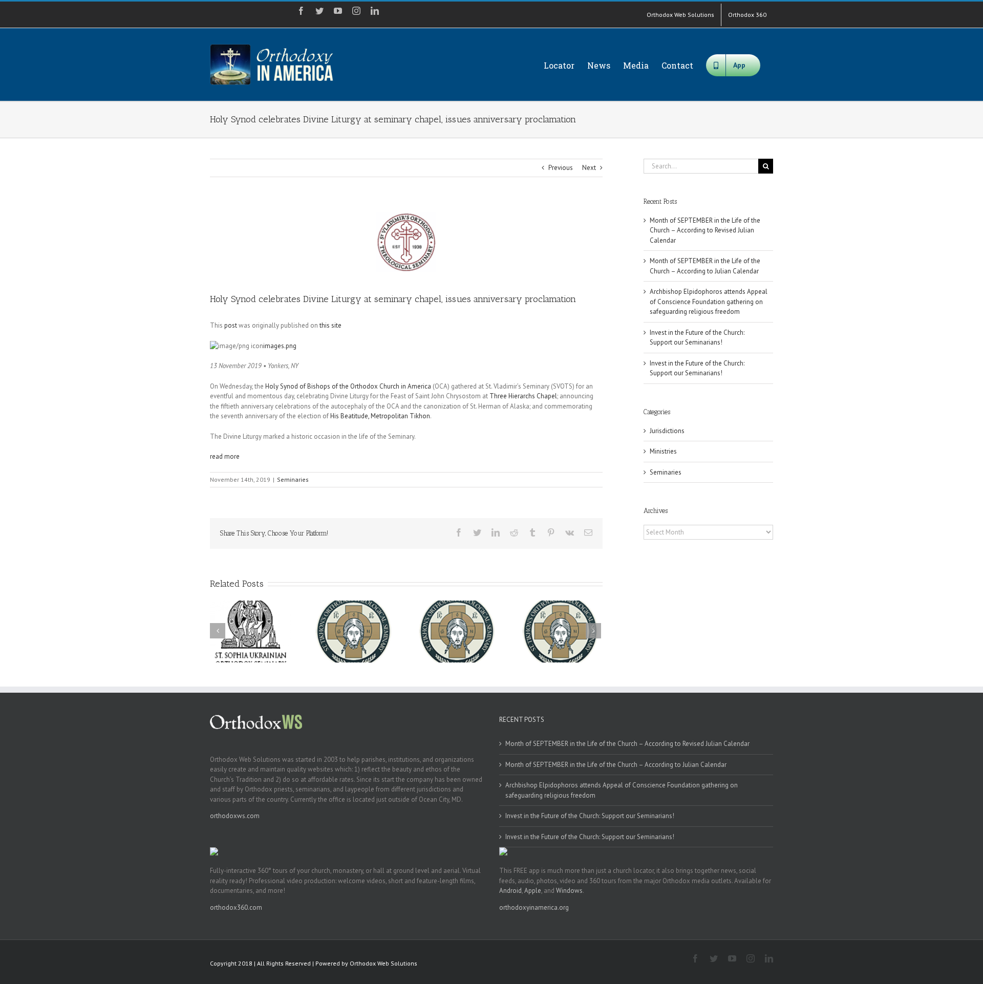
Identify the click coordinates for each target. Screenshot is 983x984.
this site (330, 325)
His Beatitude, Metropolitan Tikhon (380, 416)
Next (589, 167)
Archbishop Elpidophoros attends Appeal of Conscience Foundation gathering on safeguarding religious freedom (708, 301)
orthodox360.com (236, 907)
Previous (560, 167)
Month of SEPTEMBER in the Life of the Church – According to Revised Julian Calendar (705, 230)
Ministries (663, 451)
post (230, 325)
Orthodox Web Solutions (383, 963)
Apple (532, 890)
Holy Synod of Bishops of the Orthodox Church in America (348, 386)
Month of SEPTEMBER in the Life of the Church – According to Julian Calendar (615, 764)
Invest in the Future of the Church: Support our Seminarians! (589, 815)
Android (510, 890)
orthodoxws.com (235, 815)
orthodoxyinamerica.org (534, 907)
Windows (569, 890)
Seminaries (293, 479)
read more (225, 456)
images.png (279, 345)
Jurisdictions (667, 430)
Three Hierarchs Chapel (523, 396)
